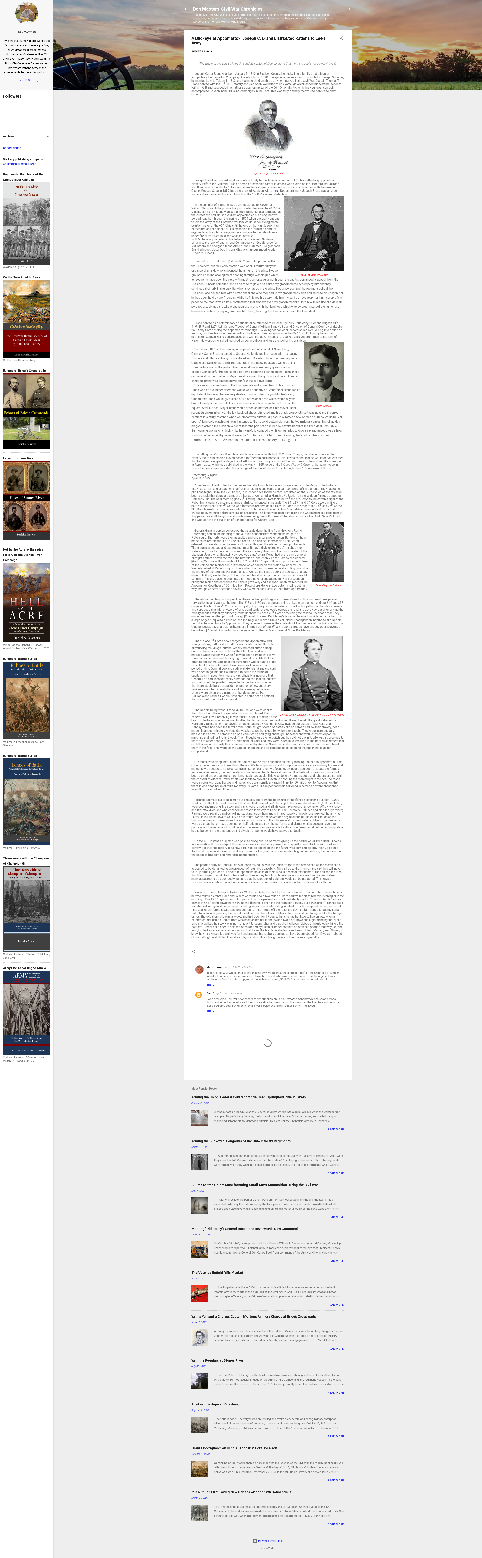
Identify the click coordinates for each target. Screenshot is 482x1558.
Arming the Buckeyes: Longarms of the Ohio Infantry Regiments (241, 1141)
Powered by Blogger (270, 1541)
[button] (341, 39)
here (276, 190)
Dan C (210, 993)
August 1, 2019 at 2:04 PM (238, 967)
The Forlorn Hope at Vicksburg (215, 1404)
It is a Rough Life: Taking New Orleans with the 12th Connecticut (241, 1492)
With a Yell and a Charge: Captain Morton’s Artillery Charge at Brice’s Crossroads (253, 1316)
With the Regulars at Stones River (217, 1360)
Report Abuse (12, 148)
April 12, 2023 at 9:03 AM (229, 993)
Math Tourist (215, 967)
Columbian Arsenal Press (19, 164)
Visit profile (27, 80)
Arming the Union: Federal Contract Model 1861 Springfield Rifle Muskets (248, 1097)
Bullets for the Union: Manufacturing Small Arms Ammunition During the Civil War (254, 1185)
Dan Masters (27, 32)
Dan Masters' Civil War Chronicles (227, 9)
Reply (210, 985)
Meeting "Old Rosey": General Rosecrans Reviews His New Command (244, 1229)
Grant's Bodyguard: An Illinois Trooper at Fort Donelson (234, 1448)
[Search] (349, 10)
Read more (336, 1129)
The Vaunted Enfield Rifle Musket (217, 1273)
